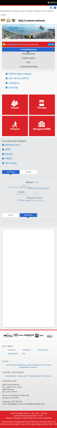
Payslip (8, 154)
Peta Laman (48, 11)
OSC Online (11, 163)
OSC (28, 62)
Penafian (33, 367)
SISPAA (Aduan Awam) (20, 74)
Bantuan (37, 11)
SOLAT (10, 215)
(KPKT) (25, 78)
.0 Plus (18, 78)
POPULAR (11, 172)
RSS (24, 353)
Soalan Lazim (18, 11)
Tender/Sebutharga (28, 66)
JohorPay (13, 88)
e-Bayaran (14, 83)
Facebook (11, 350)
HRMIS (8, 159)
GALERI (28, 172)
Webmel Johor (12, 145)
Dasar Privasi (40, 365)
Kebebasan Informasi (27, 365)
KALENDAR (30, 215)
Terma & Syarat (12, 365)
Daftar (3, 15)
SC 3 (12, 78)
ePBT (8, 149)
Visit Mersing (43, 350)
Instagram (27, 350)
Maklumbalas (13, 353)
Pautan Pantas (28, 58)
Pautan (29, 11)
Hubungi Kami (6, 11)
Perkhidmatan (28, 53)
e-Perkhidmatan (28, 49)
